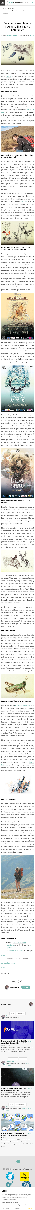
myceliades (23, 1059)
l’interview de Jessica (16, 950)
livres (12, 1013)
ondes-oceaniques (20, 1104)
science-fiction (13, 1059)
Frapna (8, 76)
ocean (11, 1104)
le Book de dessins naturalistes (16, 943)
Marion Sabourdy (12, 36)
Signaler (6, 974)
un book (24, 201)
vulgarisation (20, 1013)
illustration (10, 958)
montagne (25, 958)
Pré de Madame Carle (22, 705)
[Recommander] (20, 981)
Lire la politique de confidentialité (10, 1202)
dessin (18, 958)
